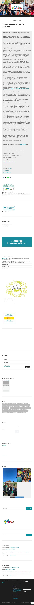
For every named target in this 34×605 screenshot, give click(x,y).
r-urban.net (5, 163)
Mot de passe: (6, 362)
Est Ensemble (16, 406)
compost (11, 404)
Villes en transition (13, 555)
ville (12, 412)
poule (11, 409)
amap (22, 403)
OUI (3, 428)
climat (8, 404)
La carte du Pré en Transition (14, 547)
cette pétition (23, 144)
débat (28, 404)
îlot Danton (24, 412)
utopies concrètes (5, 412)
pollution (4, 409)
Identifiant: (5, 359)
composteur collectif (16, 404)
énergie (21, 412)
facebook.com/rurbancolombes (9, 161)
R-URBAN (5, 40)
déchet (4, 406)
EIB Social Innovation (23, 88)
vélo (17, 412)
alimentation (14, 403)
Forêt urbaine (23, 406)
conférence (21, 404)
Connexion (28, 367)
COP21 (26, 404)
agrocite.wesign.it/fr (7, 172)
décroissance (11, 406)
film (19, 406)
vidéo (9, 412)
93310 (4, 403)
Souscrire (25, 591)
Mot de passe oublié (7, 366)
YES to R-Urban (6, 170)
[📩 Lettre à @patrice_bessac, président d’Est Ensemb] (10, 475)
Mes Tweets (4, 445)
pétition (14, 409)
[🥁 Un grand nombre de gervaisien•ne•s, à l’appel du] (24, 475)
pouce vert (8, 409)
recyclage (21, 409)
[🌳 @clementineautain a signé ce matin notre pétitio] (10, 489)
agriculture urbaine (8, 403)
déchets (7, 406)
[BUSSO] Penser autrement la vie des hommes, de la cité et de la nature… (20, 571)
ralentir (18, 409)
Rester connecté (7, 365)
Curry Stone (16, 88)
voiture (15, 412)
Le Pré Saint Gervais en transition (11, 602)
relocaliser (25, 409)
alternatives (18, 403)
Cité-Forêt (4, 404)
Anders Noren (26, 602)
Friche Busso (28, 406)
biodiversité (25, 403)
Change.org (10, 168)
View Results (17, 433)
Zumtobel (12, 88)
